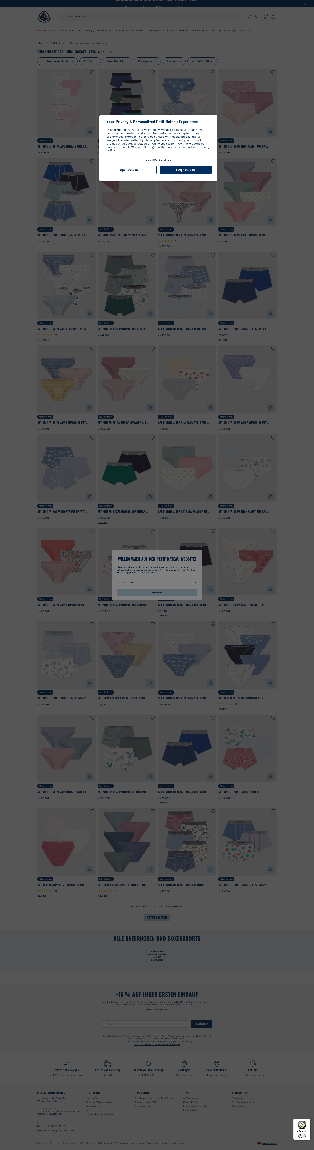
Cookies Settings (158, 159)
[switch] (302, 1136)
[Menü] (308, 1121)
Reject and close (129, 170)
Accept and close (186, 170)
